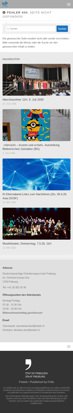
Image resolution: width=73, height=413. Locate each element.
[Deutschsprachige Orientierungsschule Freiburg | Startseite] (6, 4)
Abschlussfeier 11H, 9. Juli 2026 (23, 99)
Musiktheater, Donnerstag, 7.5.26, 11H (27, 243)
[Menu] (69, 4)
